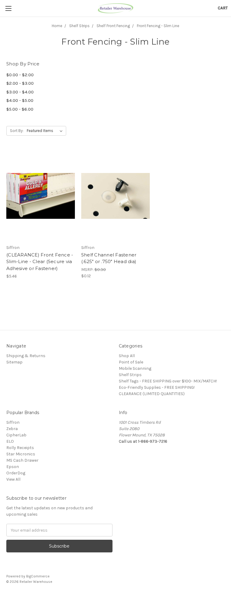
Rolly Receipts (20, 447)
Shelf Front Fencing (113, 26)
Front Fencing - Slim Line (158, 26)
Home (57, 26)
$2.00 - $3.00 (20, 83)
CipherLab (16, 435)
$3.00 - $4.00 (20, 92)
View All (13, 479)
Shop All (127, 355)
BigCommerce (38, 576)
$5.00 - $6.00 (19, 109)
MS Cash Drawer (22, 460)
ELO (10, 441)
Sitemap (14, 362)
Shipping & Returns (25, 355)
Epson (12, 466)
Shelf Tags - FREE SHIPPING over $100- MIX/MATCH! (168, 381)
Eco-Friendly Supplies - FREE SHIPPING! (157, 387)
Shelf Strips (79, 26)
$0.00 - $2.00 (20, 74)
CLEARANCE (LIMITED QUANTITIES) (152, 393)
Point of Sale (131, 362)
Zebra (12, 428)
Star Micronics (20, 454)
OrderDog (15, 473)
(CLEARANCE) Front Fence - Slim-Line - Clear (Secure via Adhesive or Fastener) (39, 261)
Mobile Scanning (135, 368)
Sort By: (16, 130)
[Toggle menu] (8, 8)
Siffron (13, 422)
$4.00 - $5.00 (19, 100)
